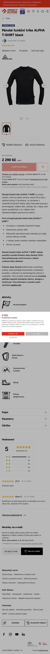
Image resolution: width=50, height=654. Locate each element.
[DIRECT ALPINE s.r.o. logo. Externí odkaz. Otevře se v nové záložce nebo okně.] (5, 315)
